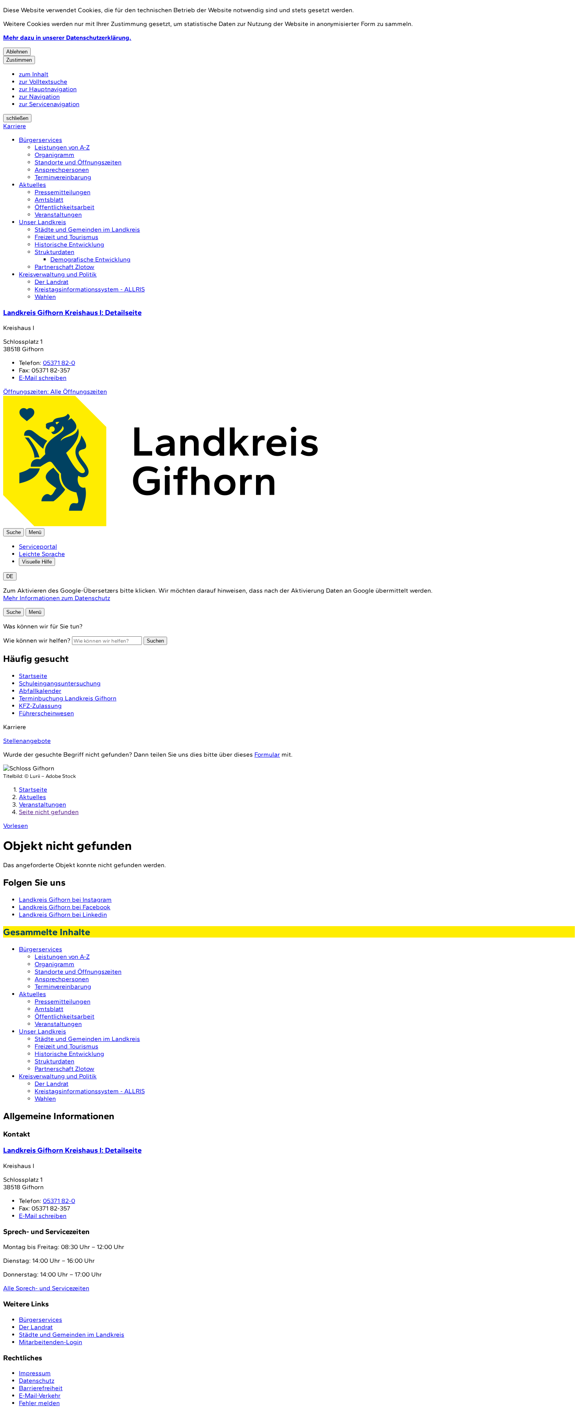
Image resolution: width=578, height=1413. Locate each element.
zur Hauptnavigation (48, 89)
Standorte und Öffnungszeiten (78, 162)
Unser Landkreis (42, 222)
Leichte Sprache (42, 554)
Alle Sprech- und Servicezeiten (46, 1288)
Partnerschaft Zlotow (64, 267)
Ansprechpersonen (62, 169)
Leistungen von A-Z (62, 147)
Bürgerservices (40, 140)
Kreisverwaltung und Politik (58, 274)
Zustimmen (19, 60)
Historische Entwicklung (69, 244)
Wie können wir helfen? (36, 640)
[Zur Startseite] (160, 524)
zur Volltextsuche (43, 81)
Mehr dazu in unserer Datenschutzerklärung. (67, 37)
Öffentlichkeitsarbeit (64, 207)
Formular (267, 754)
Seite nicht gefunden (49, 812)
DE (9, 576)
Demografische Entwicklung (90, 259)
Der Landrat (51, 282)
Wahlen (45, 296)
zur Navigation (39, 96)
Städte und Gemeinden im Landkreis (87, 229)
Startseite (33, 789)
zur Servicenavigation (49, 104)
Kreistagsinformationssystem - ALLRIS (90, 289)
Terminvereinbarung (63, 177)
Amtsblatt (49, 199)
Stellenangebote (27, 740)
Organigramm (54, 154)
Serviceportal (38, 546)
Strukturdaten (54, 252)
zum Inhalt (33, 74)
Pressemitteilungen (62, 192)
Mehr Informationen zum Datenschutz (56, 598)
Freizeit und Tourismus (66, 237)
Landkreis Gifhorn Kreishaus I (72, 312)
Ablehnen (17, 52)
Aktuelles (32, 184)
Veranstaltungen (58, 214)
